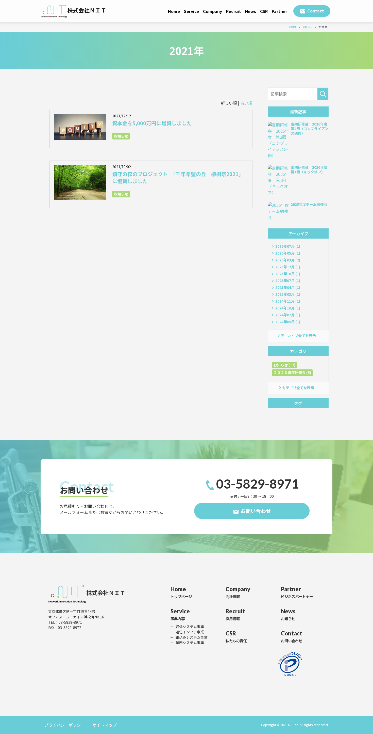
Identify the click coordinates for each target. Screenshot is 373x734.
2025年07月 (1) (287, 280)
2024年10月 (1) (287, 307)
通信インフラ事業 (190, 631)
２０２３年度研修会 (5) (292, 372)
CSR (264, 11)
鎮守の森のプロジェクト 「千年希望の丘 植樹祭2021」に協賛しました (178, 177)
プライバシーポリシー (64, 725)
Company (212, 11)
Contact (315, 11)
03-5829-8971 (257, 483)
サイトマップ (104, 725)
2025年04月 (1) (287, 287)
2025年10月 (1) (287, 273)
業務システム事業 (190, 642)
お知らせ (121, 135)
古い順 (246, 103)
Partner (279, 11)
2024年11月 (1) (287, 301)
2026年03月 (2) (287, 259)
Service (191, 11)
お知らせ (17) (284, 364)
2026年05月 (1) (287, 253)
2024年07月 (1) (287, 314)
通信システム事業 (190, 626)
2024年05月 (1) (287, 321)
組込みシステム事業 (192, 637)
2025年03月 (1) (287, 294)
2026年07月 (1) (287, 246)
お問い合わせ (256, 510)
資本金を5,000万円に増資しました (152, 123)
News (250, 11)
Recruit (233, 11)
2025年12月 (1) (287, 266)
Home (174, 11)
